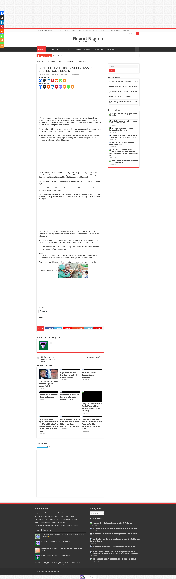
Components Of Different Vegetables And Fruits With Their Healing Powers (56, 525)
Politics (95, 30)
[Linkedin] (48, 80)
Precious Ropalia (44, 74)
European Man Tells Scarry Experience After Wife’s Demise (123, 115)
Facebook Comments (55, 446)
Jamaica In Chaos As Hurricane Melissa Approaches (89, 374)
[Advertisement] (54, 101)
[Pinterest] (52, 80)
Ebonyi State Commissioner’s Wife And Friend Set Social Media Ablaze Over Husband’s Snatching (92, 407)
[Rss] (125, 33)
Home (66, 30)
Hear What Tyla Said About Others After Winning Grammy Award (122, 143)
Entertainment (87, 30)
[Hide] (1, 50)
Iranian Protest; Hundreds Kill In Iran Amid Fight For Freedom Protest (48, 383)
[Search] (137, 33)
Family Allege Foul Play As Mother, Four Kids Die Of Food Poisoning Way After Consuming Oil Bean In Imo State (92, 424)
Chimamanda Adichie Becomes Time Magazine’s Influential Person (121, 129)
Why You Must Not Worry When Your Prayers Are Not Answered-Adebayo (69, 374)
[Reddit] (56, 80)
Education (72, 30)
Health (79, 30)
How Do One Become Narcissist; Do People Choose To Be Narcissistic (123, 122)
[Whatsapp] (60, 80)
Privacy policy (126, 30)
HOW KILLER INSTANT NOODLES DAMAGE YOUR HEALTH (49, 359)
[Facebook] (40, 80)
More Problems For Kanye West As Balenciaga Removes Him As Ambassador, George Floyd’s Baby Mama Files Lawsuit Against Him (123, 152)
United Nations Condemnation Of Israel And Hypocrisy (48, 396)
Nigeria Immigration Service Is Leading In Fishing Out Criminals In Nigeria (73, 55)
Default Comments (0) (42, 446)
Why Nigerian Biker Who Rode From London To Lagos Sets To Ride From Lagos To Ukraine (123, 136)
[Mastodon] (60, 87)
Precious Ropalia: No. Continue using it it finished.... (56, 555)
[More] (64, 80)
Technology (102, 30)
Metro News (59, 30)
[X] (44, 80)
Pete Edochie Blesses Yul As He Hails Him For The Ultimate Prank (125, 162)
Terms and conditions (113, 30)
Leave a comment (75, 74)
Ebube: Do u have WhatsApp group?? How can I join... (57, 541)
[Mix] (64, 87)
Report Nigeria (88, 38)
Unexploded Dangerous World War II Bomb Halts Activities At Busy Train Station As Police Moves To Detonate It (70, 423)
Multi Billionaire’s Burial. (92, 357)
